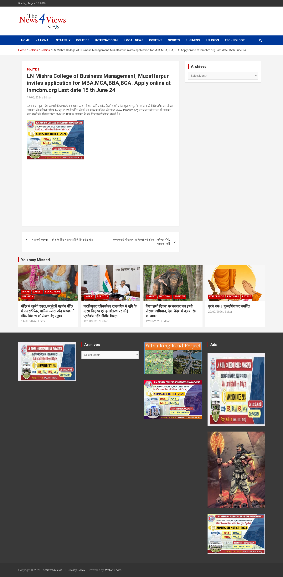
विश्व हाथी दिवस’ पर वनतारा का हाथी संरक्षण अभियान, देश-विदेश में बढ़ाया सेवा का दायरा (171, 311)
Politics (83, 40)
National (42, 40)
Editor (47, 97)
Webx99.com (113, 570)
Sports (174, 40)
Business (193, 40)
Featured (233, 296)
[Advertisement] (101, 191)
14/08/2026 (28, 321)
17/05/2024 (34, 97)
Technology (235, 40)
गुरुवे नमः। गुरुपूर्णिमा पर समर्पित (229, 306)
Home (25, 40)
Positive (155, 40)
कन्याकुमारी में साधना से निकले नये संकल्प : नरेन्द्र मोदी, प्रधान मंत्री (141, 241)
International (107, 40)
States (61, 40)
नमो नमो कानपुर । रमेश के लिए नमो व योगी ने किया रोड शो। (62, 239)
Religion (212, 40)
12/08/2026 (91, 321)
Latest (37, 291)
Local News (133, 40)
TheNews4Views (51, 570)
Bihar (26, 291)
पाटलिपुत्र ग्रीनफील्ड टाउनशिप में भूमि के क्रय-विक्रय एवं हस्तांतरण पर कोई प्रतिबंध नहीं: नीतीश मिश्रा (110, 311)
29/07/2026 (215, 311)
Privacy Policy (76, 570)
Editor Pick (216, 296)
